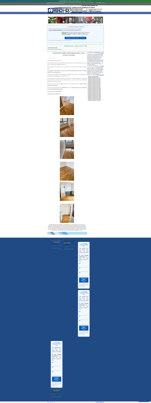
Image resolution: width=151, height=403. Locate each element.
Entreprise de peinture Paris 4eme (94, 81)
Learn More (98, 2)
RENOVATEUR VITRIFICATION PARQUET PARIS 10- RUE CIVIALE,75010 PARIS (69, 54)
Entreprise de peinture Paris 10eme (94, 88)
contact (93, 15)
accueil (50, 15)
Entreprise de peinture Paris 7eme (94, 84)
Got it (103, 2)
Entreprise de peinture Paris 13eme (94, 91)
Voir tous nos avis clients (56, 248)
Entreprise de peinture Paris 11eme (94, 89)
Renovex (57, 15)
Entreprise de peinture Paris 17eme (94, 96)
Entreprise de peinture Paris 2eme (94, 78)
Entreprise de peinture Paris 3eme (94, 80)
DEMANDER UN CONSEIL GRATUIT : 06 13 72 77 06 (84, 280)
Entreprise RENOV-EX (100, 402)
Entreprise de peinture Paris (93, 76)
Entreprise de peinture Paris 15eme (94, 94)
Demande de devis (84, 15)
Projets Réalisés (74, 15)
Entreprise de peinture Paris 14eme (94, 93)
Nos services (64, 15)
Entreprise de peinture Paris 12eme (94, 90)
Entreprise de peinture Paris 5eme (94, 82)
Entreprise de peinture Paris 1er (94, 77)
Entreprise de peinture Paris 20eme (94, 100)
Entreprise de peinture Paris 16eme (94, 95)
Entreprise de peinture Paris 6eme (94, 83)
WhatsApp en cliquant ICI (85, 1)
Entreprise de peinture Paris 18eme (94, 97)
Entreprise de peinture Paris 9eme (94, 87)
